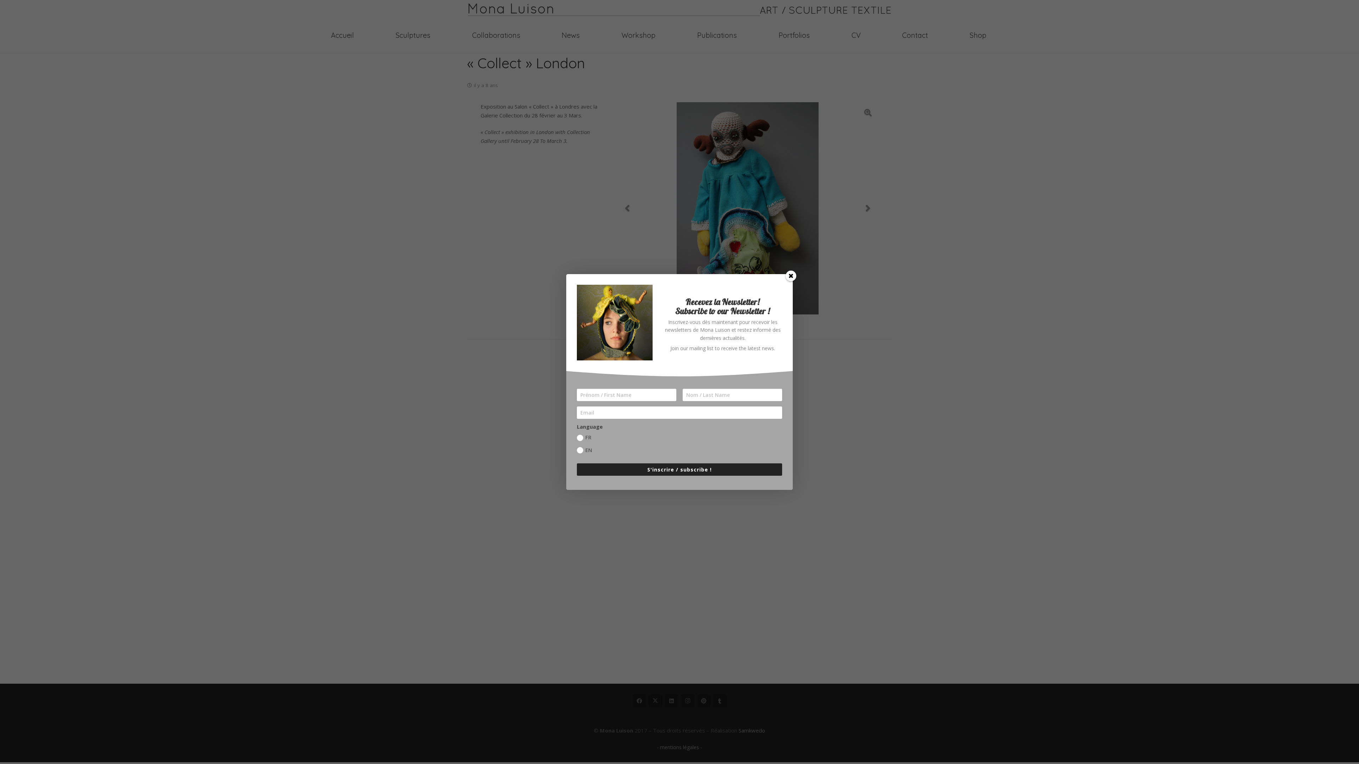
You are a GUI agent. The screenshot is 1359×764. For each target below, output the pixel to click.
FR (588, 437)
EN (588, 449)
